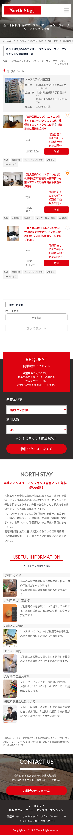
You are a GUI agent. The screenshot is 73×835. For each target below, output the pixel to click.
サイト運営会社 (28, 821)
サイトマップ (30, 816)
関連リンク (13, 816)
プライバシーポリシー (53, 816)
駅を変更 (36, 317)
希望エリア (14, 399)
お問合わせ (46, 821)
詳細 (56, 151)
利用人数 (12, 419)
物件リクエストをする (36, 448)
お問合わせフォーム (36, 790)
